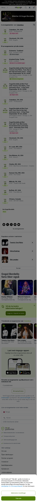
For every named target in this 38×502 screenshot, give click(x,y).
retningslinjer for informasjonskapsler (12, 486)
